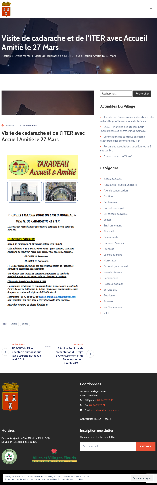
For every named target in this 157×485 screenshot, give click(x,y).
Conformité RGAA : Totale (95, 419)
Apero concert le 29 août (119, 156)
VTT (106, 313)
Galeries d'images (114, 243)
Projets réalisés (113, 272)
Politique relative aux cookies (70, 479)
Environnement (113, 225)
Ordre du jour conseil (116, 266)
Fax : (95, 405)
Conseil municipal (114, 208)
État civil (109, 231)
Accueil (6, 56)
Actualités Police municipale (120, 185)
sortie (25, 323)
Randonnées (111, 278)
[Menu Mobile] (151, 9)
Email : (102, 410)
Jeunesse (109, 249)
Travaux (108, 301)
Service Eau (110, 290)
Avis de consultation (116, 190)
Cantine (108, 196)
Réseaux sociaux (113, 284)
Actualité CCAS (113, 179)
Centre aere (110, 202)
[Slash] (48, 346)
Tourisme (109, 295)
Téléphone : (99, 400)
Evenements (23, 56)
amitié (13, 323)
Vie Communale (113, 307)
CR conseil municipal (116, 214)
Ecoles (107, 220)
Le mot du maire (113, 255)
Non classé (110, 260)
